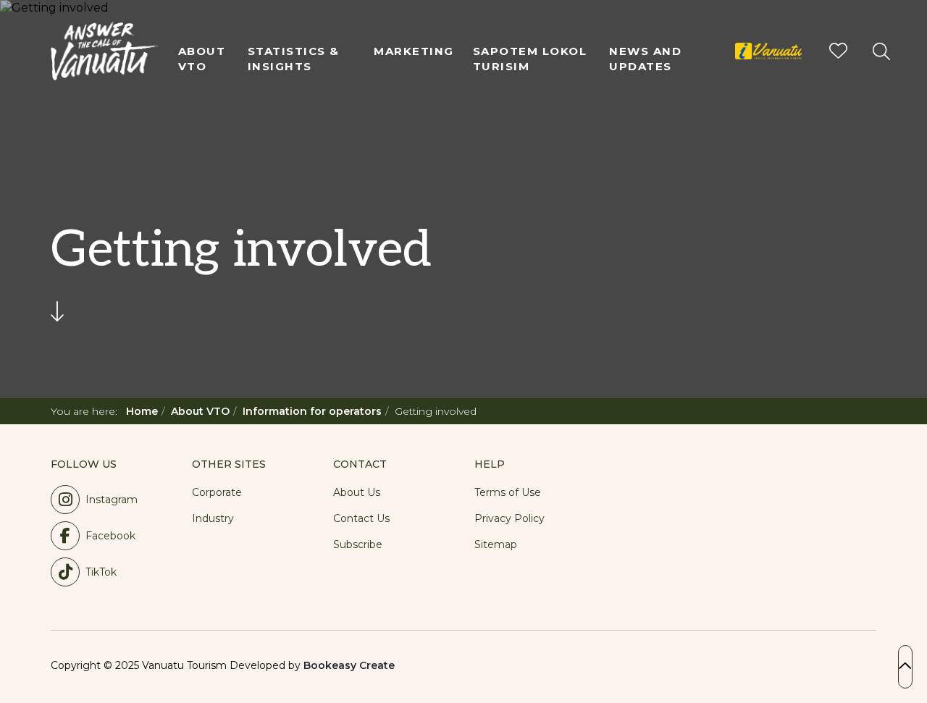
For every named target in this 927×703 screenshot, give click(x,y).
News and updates (645, 58)
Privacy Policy (509, 518)
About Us (356, 492)
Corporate (217, 492)
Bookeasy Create (349, 665)
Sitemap (495, 544)
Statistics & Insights (294, 58)
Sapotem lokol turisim (530, 58)
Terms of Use (507, 492)
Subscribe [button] (357, 544)
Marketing (414, 51)
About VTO (202, 58)
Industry (213, 518)
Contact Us (361, 518)
